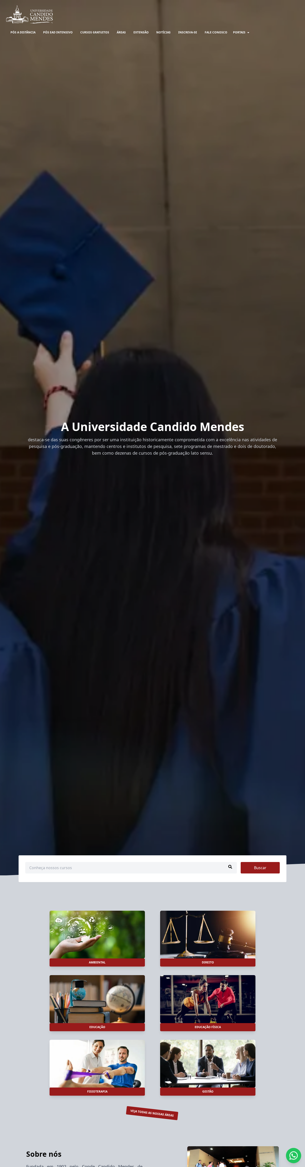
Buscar (260, 867)
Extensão (141, 32)
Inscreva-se (187, 32)
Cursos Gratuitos (94, 32)
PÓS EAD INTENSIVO (58, 32)
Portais (239, 32)
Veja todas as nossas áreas (152, 1113)
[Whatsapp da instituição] (293, 1155)
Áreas (121, 32)
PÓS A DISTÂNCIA (23, 32)
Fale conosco (216, 32)
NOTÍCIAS (163, 32)
